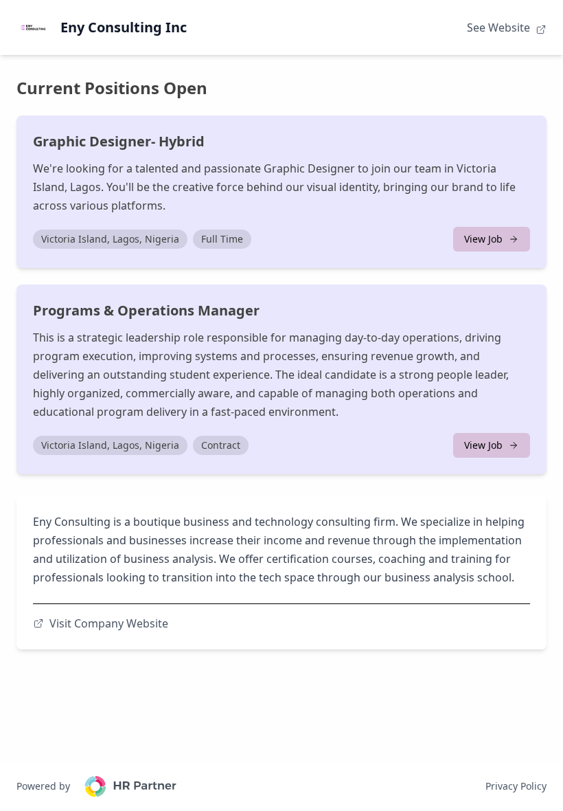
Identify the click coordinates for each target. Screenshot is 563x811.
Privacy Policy (516, 785)
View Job (483, 238)
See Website (500, 27)
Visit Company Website (108, 623)
